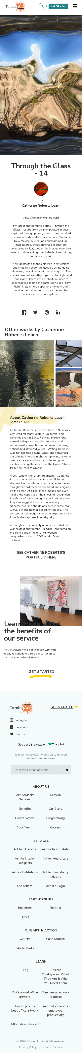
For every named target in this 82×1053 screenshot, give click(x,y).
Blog (24, 970)
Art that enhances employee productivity (55, 1010)
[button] (75, 6)
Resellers (25, 908)
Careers (55, 827)
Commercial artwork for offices (55, 994)
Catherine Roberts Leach (41, 205)
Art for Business (25, 849)
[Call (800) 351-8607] (43, 6)
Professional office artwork (25, 994)
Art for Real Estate (55, 849)
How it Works (25, 818)
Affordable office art (25, 1024)
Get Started (58, 6)
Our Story (55, 809)
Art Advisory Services (25, 797)
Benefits (25, 809)
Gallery (25, 939)
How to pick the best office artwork (24, 1008)
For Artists (24, 886)
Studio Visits (25, 948)
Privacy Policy (27, 1047)
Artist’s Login (55, 886)
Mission (55, 795)
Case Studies (55, 939)
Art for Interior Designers (25, 860)
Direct (24, 917)
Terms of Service (52, 1047)
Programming (55, 818)
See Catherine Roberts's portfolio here (41, 555)
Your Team (24, 827)
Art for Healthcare (55, 858)
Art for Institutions (25, 872)
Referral (55, 908)
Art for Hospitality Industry (55, 874)
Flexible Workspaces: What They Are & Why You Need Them (55, 976)
